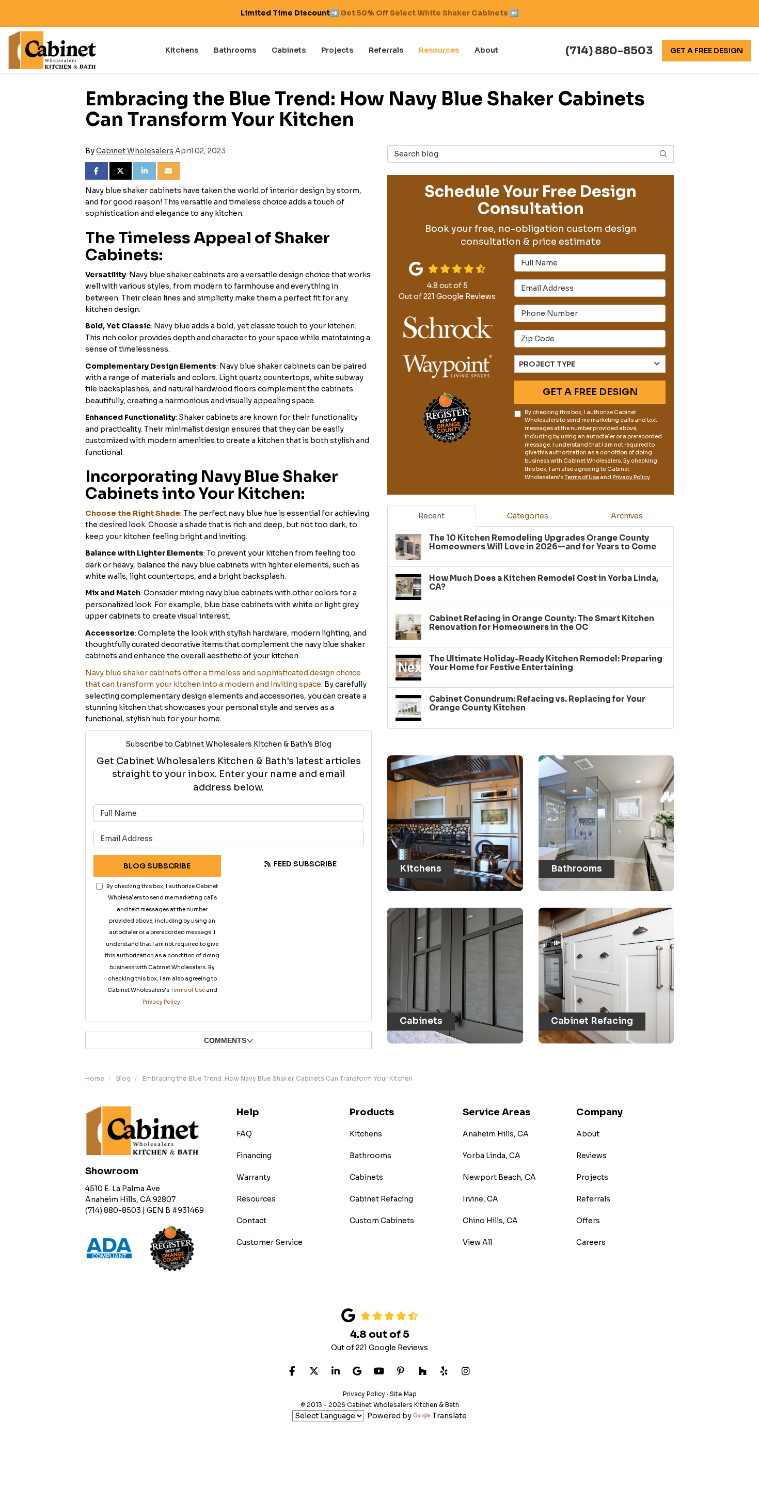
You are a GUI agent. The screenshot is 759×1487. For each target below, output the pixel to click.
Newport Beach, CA (499, 1177)
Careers (591, 1242)
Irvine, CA (480, 1199)
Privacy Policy (161, 1002)
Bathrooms (370, 1155)
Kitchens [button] (181, 50)
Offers (588, 1220)
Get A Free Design (706, 50)
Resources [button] (439, 50)
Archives (627, 515)
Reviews (591, 1155)
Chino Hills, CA (490, 1220)
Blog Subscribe (157, 866)
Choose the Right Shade (132, 513)
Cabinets (366, 1177)
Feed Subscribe (304, 863)
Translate (449, 1415)
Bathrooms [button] (235, 50)
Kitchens (366, 1133)
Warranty (253, 1177)
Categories (527, 515)
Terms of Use (187, 990)
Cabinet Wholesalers (134, 150)
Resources (256, 1199)
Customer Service (269, 1242)
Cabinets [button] (289, 50)
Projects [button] (337, 50)
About (587, 1133)
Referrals (593, 1199)
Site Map (403, 1394)
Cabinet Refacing (381, 1199)
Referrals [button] (386, 50)
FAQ (244, 1133)
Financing (254, 1155)
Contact (251, 1220)
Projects (592, 1177)
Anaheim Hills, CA (496, 1133)
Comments (225, 1040)
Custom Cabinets (382, 1220)
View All (477, 1242)
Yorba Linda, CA (491, 1155)
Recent (431, 515)
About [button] (486, 50)
